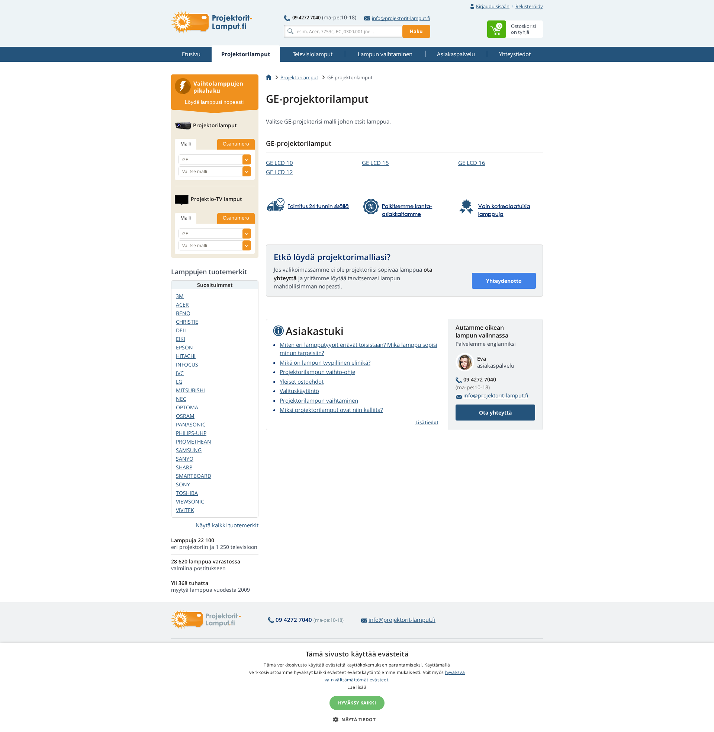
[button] (357, 719)
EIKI (180, 338)
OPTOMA (187, 407)
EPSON (184, 347)
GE (279, 162)
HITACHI (186, 355)
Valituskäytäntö (299, 390)
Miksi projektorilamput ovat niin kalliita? (331, 409)
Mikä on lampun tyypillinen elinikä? (325, 362)
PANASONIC (191, 424)
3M (180, 296)
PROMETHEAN (193, 441)
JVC (180, 373)
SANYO (184, 458)
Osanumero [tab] (236, 143)
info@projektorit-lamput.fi (401, 18)
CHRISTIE (187, 321)
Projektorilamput (299, 77)
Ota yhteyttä (495, 412)
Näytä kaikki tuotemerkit (227, 525)
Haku (416, 31)
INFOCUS (187, 364)
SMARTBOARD (193, 475)
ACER (182, 304)
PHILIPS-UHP (191, 433)
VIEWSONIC (190, 501)
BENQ (183, 313)
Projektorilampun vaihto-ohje (317, 371)
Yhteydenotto (504, 280)
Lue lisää (357, 687)
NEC (181, 398)
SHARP (184, 467)
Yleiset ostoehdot (302, 381)
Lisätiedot (426, 422)
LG (179, 381)
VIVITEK (185, 510)
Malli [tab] (185, 143)
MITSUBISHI (190, 390)
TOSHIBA (187, 492)
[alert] (357, 687)
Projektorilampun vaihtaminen (319, 400)
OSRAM (185, 415)
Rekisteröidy (529, 6)
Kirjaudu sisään (492, 6)
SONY (183, 484)
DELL (182, 330)
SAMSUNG (189, 450)
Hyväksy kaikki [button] (357, 703)
